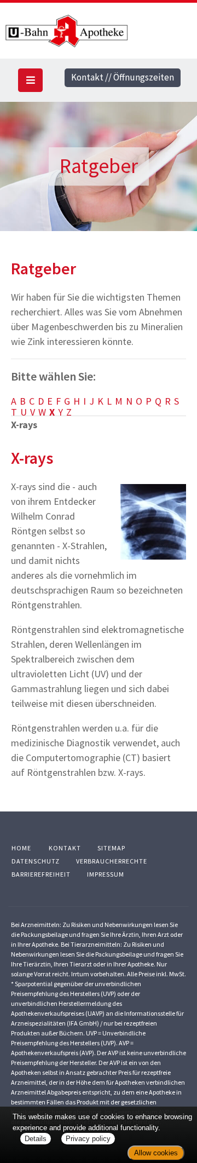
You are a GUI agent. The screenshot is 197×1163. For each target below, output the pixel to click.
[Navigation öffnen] (30, 80)
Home (21, 848)
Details (36, 1139)
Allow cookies (156, 1153)
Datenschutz (35, 861)
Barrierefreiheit (41, 874)
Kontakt (65, 848)
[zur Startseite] (98, 31)
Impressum (105, 874)
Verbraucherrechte (111, 861)
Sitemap (111, 848)
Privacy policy (88, 1139)
